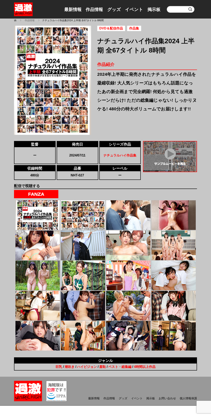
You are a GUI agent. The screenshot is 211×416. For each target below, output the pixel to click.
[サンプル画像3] (128, 215)
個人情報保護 (188, 398)
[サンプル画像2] (83, 215)
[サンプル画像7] (128, 245)
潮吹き (70, 366)
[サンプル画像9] (37, 275)
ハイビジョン (87, 366)
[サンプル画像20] (173, 336)
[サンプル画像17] (37, 336)
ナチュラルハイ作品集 (119, 155)
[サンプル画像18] (83, 336)
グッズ (114, 9)
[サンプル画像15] (128, 305)
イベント (134, 9)
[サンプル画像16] (173, 305)
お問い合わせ (167, 398)
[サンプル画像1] (37, 215)
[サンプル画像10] (83, 275)
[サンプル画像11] (128, 275)
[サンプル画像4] (173, 215)
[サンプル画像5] (37, 245)
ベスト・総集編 (119, 366)
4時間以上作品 (145, 366)
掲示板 (154, 9)
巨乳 (59, 366)
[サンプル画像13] (37, 305)
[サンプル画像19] (128, 336)
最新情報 (73, 9)
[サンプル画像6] (83, 245)
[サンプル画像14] (83, 305)
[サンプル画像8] (173, 245)
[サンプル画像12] (173, 275)
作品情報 (94, 9)
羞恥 (102, 366)
